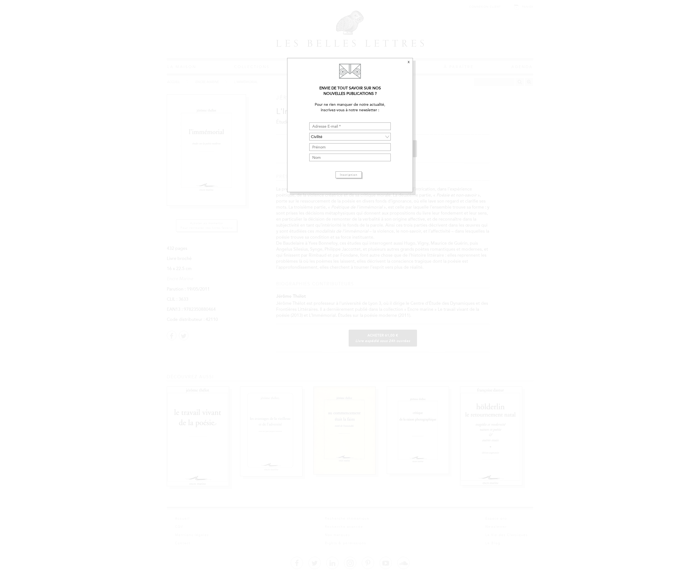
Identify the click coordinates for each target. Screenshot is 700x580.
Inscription (348, 175)
